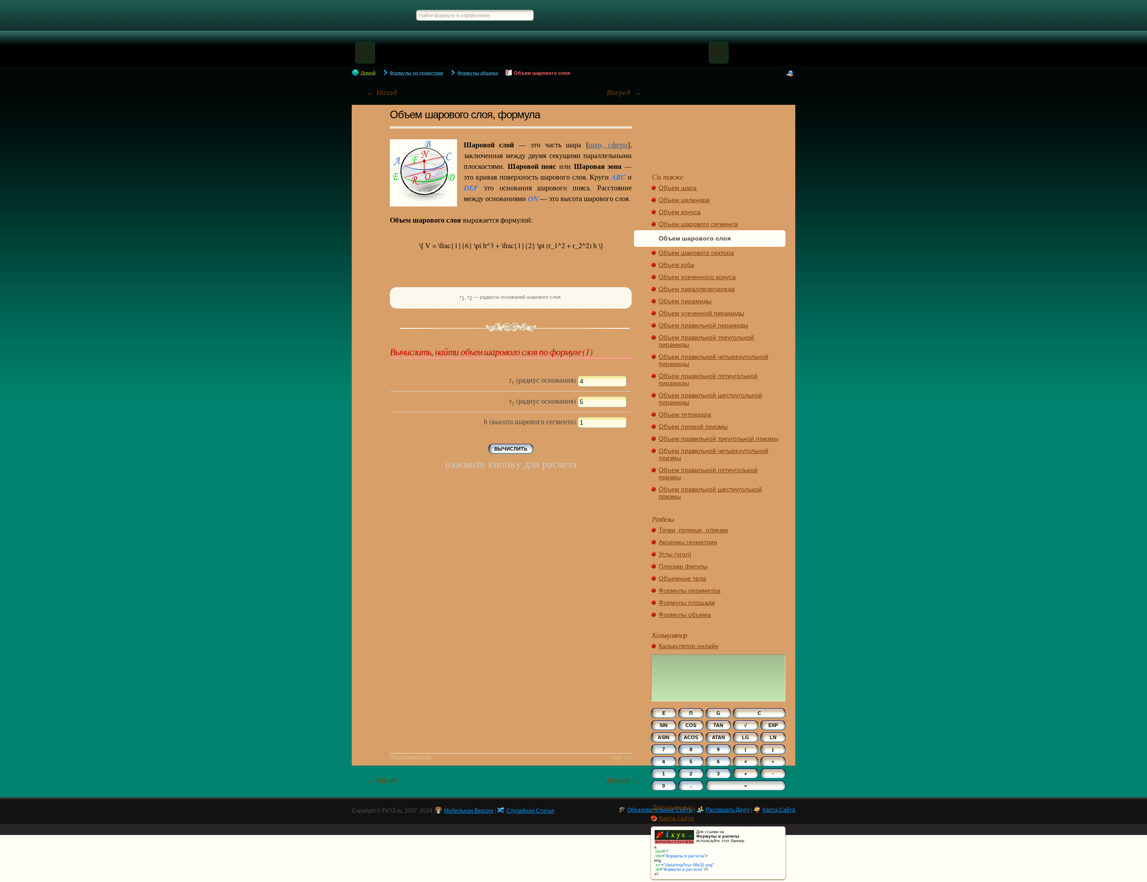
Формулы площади (687, 602)
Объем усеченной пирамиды (701, 313)
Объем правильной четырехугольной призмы (713, 454)
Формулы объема (685, 614)
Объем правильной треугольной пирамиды (706, 341)
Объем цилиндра (684, 199)
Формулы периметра (689, 590)
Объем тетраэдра (685, 414)
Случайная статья (718, 135)
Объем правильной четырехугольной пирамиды (713, 360)
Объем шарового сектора (696, 252)
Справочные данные (768, 15)
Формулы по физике (681, 15)
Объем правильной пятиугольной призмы (708, 473)
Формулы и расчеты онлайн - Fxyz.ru (377, 15)
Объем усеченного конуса (697, 276)
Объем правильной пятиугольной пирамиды (708, 379)
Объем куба (676, 264)
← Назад (382, 92)
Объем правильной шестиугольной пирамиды (710, 399)
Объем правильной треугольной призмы (718, 438)
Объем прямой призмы (693, 426)
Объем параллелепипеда (697, 289)
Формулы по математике (578, 15)
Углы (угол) (675, 554)
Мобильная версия (468, 811)
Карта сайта (676, 818)
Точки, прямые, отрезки (693, 530)
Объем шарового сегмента (698, 224)
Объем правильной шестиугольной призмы (710, 493)
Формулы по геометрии (633, 15)
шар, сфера (608, 144)
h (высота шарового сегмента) (531, 421)
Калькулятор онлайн (689, 646)
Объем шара (678, 187)
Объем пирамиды (685, 301)
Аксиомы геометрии (688, 542)
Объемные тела (682, 578)
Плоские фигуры (683, 566)
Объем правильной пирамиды (703, 325)
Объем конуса (680, 211)
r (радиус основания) (543, 380)
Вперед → (624, 92)
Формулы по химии (724, 15)
